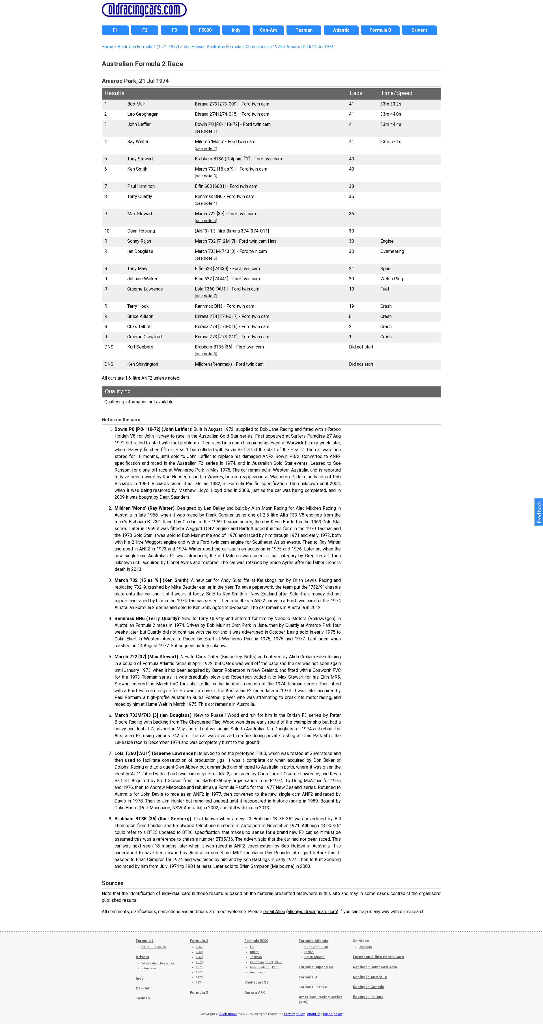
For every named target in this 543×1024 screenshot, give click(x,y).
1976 (275, 967)
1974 (199, 982)
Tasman (143, 998)
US (252, 947)
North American (316, 947)
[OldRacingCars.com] (144, 13)
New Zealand (260, 967)
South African (314, 957)
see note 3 (206, 176)
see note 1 (206, 131)
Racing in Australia (370, 977)
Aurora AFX (254, 992)
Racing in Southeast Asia (375, 967)
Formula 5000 (256, 941)
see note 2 (206, 148)
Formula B (308, 977)
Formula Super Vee (316, 967)
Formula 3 (199, 992)
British (254, 952)
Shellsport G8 (256, 982)
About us (313, 1014)
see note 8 (206, 354)
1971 (199, 967)
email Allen (274, 911)
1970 (199, 962)
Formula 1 (145, 941)
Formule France (313, 987)
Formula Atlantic (313, 941)
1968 (199, 952)
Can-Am (143, 988)
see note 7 (206, 296)
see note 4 (206, 203)
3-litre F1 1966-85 (153, 947)
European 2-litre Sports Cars (378, 957)
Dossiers (365, 947)
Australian (257, 972)
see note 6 (206, 258)
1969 (199, 957)
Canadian (257, 962)
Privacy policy (294, 1014)
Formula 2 (199, 941)
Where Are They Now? (157, 963)
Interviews (148, 968)
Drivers (142, 957)
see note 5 (206, 220)
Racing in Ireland (368, 997)
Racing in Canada (368, 987)
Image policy (332, 1014)
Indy (139, 978)
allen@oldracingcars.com (312, 911)
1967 (199, 947)
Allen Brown (228, 1014)
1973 (199, 977)
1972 (199, 972)
